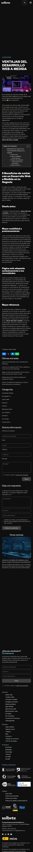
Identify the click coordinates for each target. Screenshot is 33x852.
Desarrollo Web (6, 96)
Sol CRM (8, 756)
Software (5, 415)
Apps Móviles (9, 706)
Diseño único (14, 154)
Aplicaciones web (10, 709)
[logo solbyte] (5, 3)
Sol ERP (7, 759)
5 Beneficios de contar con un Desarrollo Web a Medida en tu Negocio (16, 150)
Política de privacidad (11, 796)
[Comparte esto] (4, 354)
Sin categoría (6, 412)
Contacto (8, 736)
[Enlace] (25, 2)
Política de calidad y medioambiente (16, 800)
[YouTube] (11, 834)
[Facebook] (3, 834)
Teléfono (4, 449)
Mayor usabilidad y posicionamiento (16, 157)
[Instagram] (5, 834)
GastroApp (8, 752)
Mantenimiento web (11, 711)
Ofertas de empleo (11, 741)
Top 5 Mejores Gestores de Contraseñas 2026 (12, 561)
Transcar (8, 754)
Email (3, 440)
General (4, 406)
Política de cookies (11, 798)
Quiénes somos (10, 729)
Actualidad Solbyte (8, 393)
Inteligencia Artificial (11, 702)
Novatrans (8, 747)
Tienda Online (6, 422)
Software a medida (11, 699)
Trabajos (8, 731)
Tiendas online (9, 697)
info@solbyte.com (19, 830)
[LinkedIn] (8, 834)
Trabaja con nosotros (12, 738)
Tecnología (5, 419)
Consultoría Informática (12, 718)
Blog (6, 734)
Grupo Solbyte (9, 727)
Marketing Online (7, 409)
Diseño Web (12, 349)
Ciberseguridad (9, 720)
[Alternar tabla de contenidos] (27, 146)
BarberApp (8, 749)
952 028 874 (12, 828)
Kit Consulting (9, 716)
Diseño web (9, 695)
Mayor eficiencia (16, 165)
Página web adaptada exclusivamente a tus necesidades (17, 161)
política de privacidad (22, 475)
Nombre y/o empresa (8, 431)
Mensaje (4, 458)
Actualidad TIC (6, 396)
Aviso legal (8, 793)
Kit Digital (8, 713)
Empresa (5, 403)
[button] (31, 3)
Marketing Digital (10, 704)
